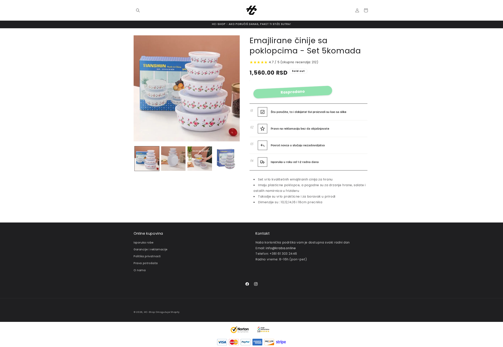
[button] (138, 10)
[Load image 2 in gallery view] (173, 158)
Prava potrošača (146, 263)
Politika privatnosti (147, 256)
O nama (140, 270)
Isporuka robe (144, 242)
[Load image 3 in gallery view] (199, 158)
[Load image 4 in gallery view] (226, 158)
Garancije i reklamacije (151, 249)
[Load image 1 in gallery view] (147, 158)
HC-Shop (149, 312)
